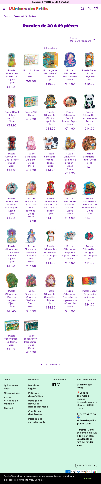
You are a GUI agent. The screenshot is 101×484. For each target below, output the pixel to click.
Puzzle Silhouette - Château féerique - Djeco (31, 297)
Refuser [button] (88, 478)
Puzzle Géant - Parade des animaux (89, 294)
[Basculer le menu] (4, 8)
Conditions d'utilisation (35, 413)
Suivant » (55, 364)
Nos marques (12, 392)
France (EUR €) (84, 465)
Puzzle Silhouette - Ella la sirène (70, 73)
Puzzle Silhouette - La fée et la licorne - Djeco (31, 252)
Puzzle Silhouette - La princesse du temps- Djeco (11, 252)
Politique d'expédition (35, 394)
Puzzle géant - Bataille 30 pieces (50, 73)
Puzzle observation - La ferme (11, 339)
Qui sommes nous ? (11, 387)
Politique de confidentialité (37, 420)
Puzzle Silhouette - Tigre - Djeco (89, 156)
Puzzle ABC (31, 112)
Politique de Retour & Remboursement (38, 403)
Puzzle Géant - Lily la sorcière (11, 115)
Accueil (7, 16)
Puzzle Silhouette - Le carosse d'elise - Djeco (70, 204)
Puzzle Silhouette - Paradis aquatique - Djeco (11, 204)
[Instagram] (58, 384)
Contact (8, 408)
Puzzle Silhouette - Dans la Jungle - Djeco (11, 297)
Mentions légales (33, 387)
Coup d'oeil (12, 61)
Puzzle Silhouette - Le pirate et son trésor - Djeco (50, 204)
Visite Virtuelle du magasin (11, 400)
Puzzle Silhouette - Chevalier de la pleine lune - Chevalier (69, 297)
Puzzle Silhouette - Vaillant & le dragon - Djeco (70, 159)
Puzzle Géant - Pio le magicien (89, 73)
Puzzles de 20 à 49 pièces (25, 16)
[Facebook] (54, 384)
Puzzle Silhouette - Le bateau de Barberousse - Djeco (89, 204)
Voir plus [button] (39, 480)
